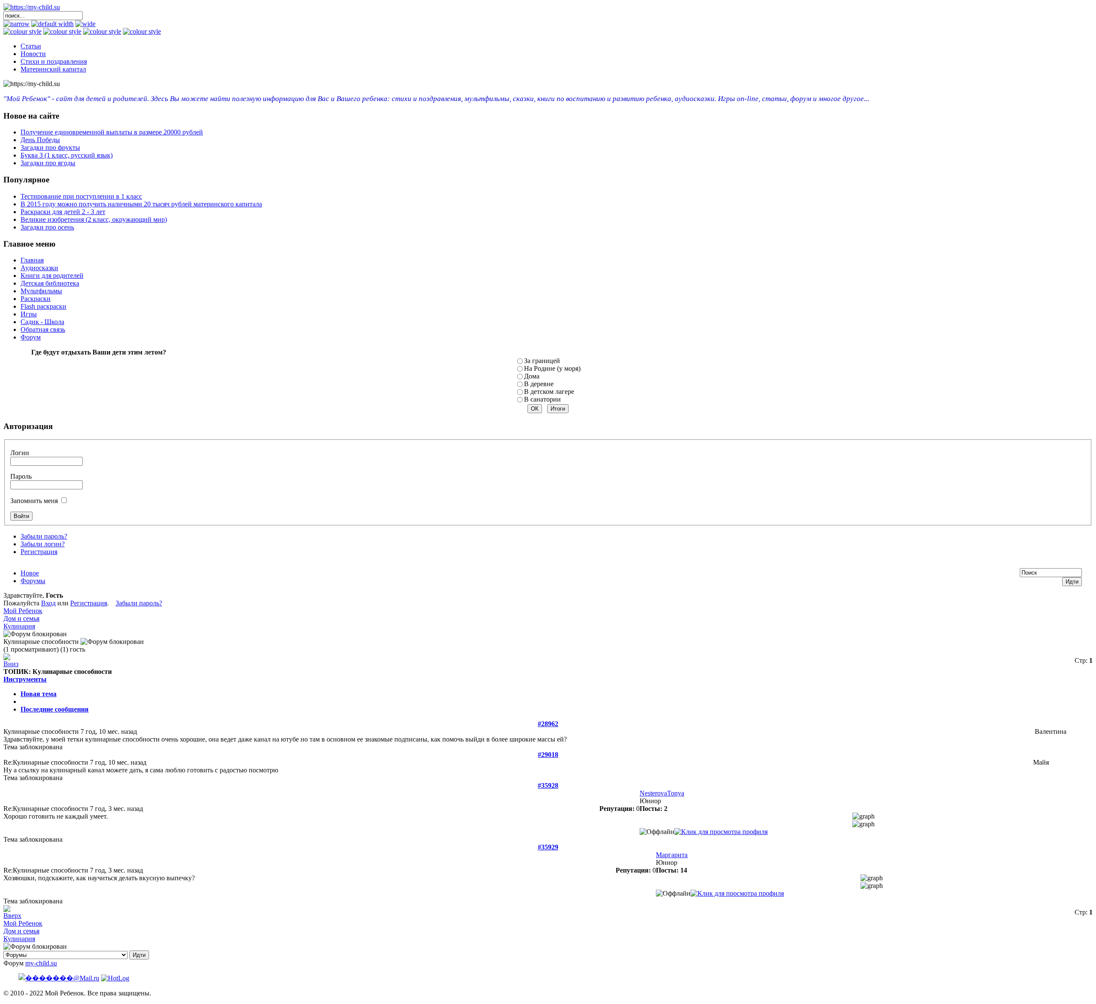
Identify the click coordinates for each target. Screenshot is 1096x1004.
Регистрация (39, 551)
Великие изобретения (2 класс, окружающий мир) (94, 219)
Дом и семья (21, 618)
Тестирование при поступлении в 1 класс (81, 196)
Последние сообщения (55, 709)
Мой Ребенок (22, 610)
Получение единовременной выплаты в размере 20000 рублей (112, 132)
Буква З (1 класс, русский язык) (67, 155)
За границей (542, 360)
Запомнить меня (34, 500)
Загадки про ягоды (48, 163)
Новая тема (39, 693)
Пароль (21, 476)
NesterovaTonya (662, 793)
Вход (48, 603)
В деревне (539, 383)
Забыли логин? (43, 544)
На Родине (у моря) (552, 368)
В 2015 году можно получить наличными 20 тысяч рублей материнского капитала (141, 204)
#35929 (548, 847)
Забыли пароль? (44, 536)
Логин (19, 452)
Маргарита (672, 854)
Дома (531, 376)
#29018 (548, 754)
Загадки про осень (47, 227)
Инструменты (25, 679)
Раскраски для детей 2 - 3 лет (63, 211)
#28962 (548, 723)
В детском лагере (549, 391)
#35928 (548, 785)
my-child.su (41, 963)
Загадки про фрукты (50, 147)
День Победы (40, 139)
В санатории (542, 399)
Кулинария (19, 626)
